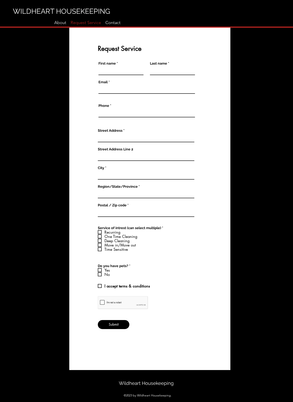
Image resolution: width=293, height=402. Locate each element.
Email (103, 82)
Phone (103, 105)
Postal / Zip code (112, 205)
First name (107, 63)
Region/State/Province (118, 186)
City (101, 168)
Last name (158, 63)
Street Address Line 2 (115, 149)
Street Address (110, 130)
